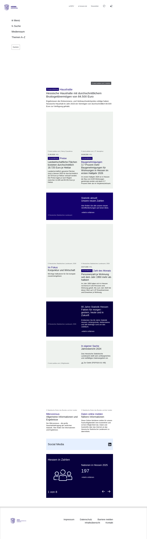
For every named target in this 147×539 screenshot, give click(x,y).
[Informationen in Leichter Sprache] (104, 6)
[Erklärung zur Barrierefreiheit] (111, 6)
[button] (103, 491)
